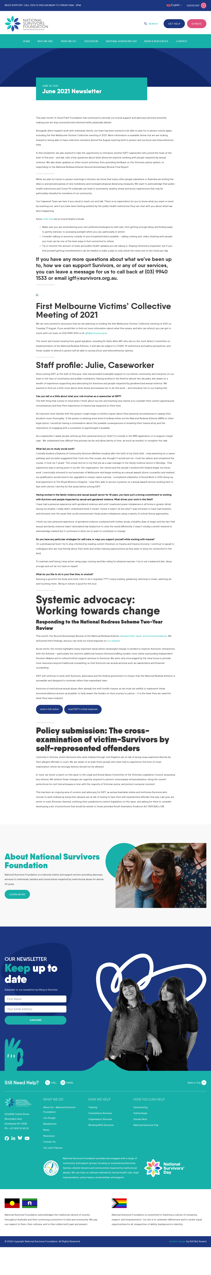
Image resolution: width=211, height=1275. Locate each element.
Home (26, 41)
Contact (181, 41)
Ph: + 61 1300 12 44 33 (17, 1128)
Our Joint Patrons (52, 1148)
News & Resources (156, 41)
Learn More (17, 894)
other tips (48, 219)
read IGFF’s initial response (83, 709)
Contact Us (49, 1142)
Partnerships (140, 1113)
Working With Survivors (101, 1125)
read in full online (49, 709)
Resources (49, 1136)
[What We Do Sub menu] (80, 41)
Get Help (174, 24)
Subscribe (35, 1020)
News (46, 1130)
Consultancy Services (100, 1113)
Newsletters (49, 1124)
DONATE (197, 24)
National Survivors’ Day (121, 41)
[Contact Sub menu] (191, 41)
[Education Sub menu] (101, 41)
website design (177, 1241)
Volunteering (140, 1107)
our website (113, 641)
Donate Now (140, 1119)
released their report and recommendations (143, 636)
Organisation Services (100, 1119)
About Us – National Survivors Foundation (59, 1110)
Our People (49, 1118)
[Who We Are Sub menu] (56, 41)
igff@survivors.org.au (96, 333)
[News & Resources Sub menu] (172, 41)
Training (92, 1107)
